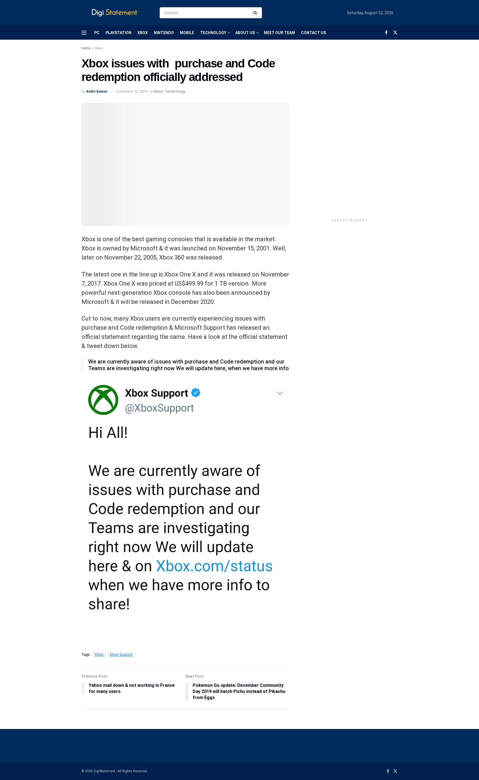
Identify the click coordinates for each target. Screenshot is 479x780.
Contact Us (313, 33)
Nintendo (164, 33)
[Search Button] (256, 12)
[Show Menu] (83, 33)
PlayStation (118, 33)
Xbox (142, 33)
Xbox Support (121, 655)
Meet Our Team (279, 33)
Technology (213, 33)
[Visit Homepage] (115, 13)
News (99, 48)
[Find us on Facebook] (386, 33)
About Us (245, 33)
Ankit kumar (97, 91)
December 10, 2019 (132, 91)
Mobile (187, 33)
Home (85, 48)
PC (97, 33)
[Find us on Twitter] (395, 33)
